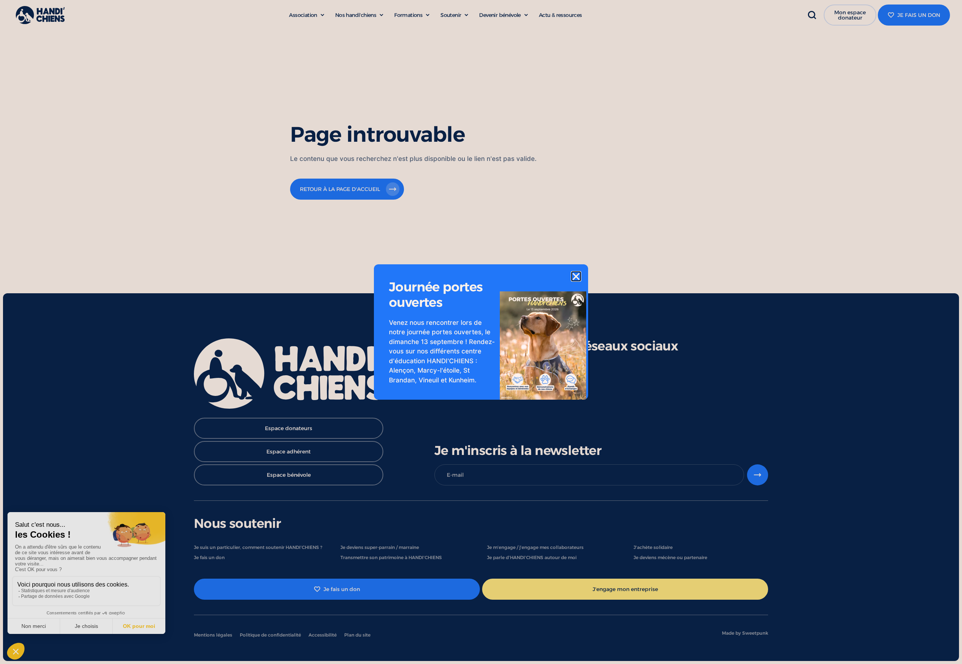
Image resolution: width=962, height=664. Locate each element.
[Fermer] (576, 276)
